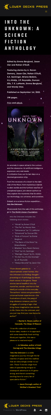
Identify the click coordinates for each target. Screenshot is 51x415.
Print (9, 103)
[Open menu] (46, 11)
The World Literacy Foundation (24, 212)
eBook (19, 103)
